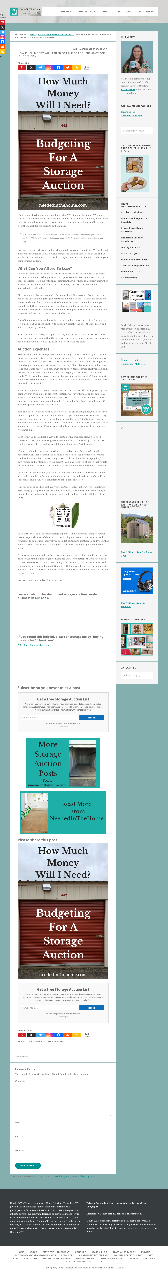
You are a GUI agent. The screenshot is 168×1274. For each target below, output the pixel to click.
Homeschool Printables (134, 259)
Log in (120, 1267)
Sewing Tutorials (130, 247)
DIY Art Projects (130, 253)
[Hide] (1, 57)
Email (19, 1136)
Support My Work (22, 1056)
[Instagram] (49, 67)
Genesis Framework (91, 1267)
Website (19, 1150)
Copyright (92, 1206)
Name (19, 1122)
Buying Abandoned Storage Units (91, 49)
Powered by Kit (63, 726)
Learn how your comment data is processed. (76, 1176)
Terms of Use (139, 1203)
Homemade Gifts (130, 271)
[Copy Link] (76, 67)
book (44, 598)
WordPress (110, 1267)
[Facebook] (58, 67)
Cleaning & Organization (135, 265)
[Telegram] (40, 67)
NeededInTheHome (26, 11)
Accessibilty (124, 1203)
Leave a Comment (55, 1041)
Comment (21, 1081)
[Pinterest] (22, 67)
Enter (92, 717)
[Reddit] (67, 67)
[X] (31, 67)
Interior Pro (71, 1267)
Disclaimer (92, 1213)
